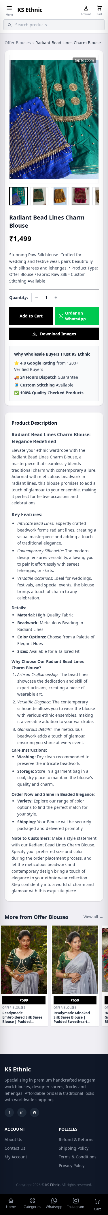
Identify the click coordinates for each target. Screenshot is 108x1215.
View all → (93, 916)
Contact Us (15, 1148)
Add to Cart (31, 316)
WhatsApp (54, 1206)
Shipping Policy (73, 1148)
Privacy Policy (71, 1165)
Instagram (75, 1206)
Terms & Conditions (77, 1157)
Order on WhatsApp (75, 316)
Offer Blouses (18, 42)
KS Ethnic (29, 10)
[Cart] (99, 8)
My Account (16, 1157)
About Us (13, 1139)
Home (11, 1206)
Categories (32, 1206)
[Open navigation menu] (9, 8)
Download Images (58, 334)
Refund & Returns (76, 1139)
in (22, 1112)
